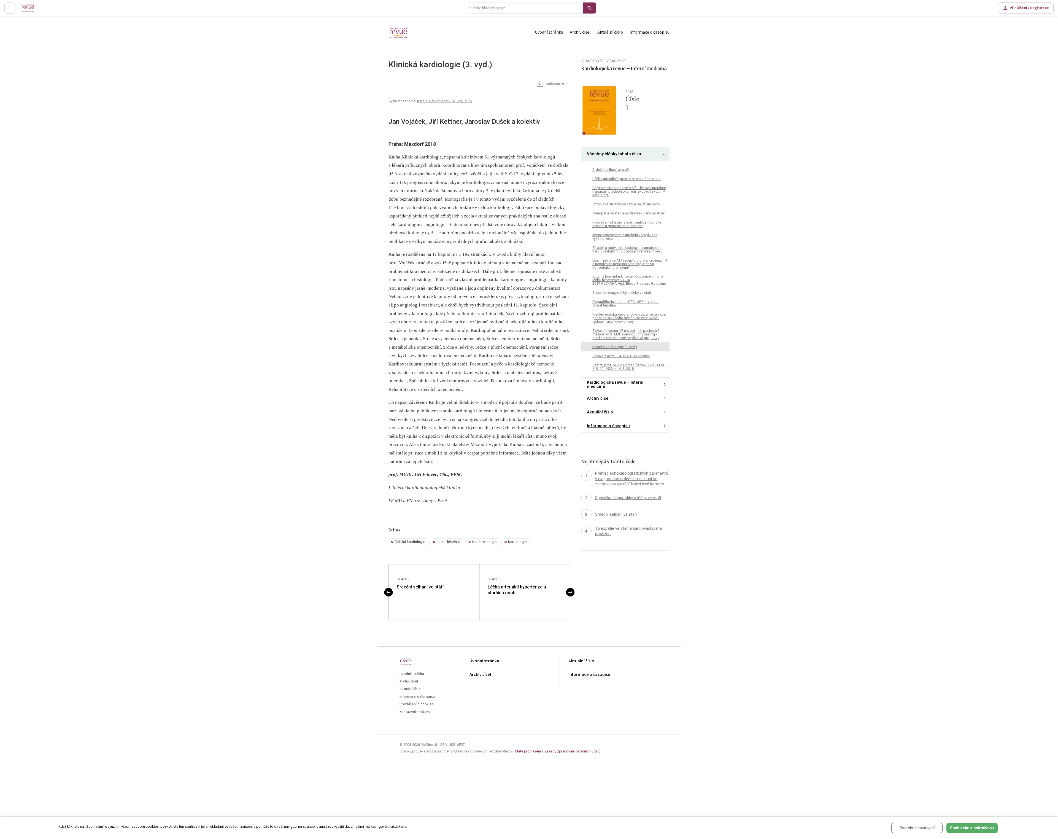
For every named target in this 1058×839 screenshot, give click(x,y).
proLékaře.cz (32, 10)
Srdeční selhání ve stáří (420, 587)
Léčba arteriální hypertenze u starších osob (517, 589)
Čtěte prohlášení (528, 751)
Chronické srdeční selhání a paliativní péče (626, 204)
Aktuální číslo (610, 32)
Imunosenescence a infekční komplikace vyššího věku (624, 237)
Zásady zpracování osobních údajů (572, 751)
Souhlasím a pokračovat (972, 828)
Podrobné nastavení (917, 828)
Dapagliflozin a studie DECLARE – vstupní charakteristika (625, 304)
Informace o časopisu (650, 32)
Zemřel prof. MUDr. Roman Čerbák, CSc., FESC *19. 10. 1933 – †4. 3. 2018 (628, 367)
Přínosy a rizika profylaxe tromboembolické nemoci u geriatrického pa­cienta (626, 224)
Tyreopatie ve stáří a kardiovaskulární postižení (629, 213)
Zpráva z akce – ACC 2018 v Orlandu (621, 356)
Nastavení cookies (415, 712)
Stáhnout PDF (556, 84)
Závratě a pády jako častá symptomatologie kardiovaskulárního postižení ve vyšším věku (627, 249)
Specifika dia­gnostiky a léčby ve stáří (621, 293)
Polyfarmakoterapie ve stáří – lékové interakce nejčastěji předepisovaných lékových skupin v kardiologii (629, 191)
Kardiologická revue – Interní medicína (615, 384)
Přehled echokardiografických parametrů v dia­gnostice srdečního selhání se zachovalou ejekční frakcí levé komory (629, 318)
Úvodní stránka (549, 32)
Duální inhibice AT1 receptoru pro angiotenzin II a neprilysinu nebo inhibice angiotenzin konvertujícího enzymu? (629, 264)
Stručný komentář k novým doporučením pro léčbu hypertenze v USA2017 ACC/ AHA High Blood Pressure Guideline (629, 280)
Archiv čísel (580, 32)
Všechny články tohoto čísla (614, 154)
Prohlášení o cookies (417, 704)
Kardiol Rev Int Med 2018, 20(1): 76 (444, 101)
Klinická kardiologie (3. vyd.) (614, 347)
